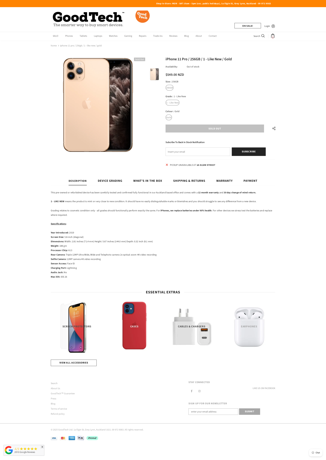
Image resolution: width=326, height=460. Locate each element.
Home (54, 45)
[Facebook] (191, 391)
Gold (168, 117)
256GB (169, 88)
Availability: (172, 66)
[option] (98, 105)
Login (267, 26)
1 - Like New (172, 102)
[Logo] (102, 19)
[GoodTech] (9, 454)
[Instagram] (199, 391)
